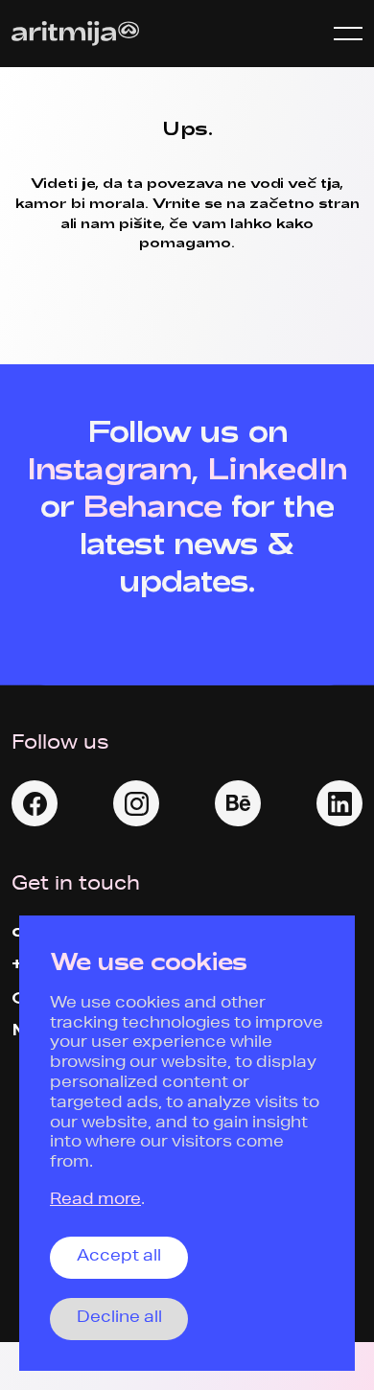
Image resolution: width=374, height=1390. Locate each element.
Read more (95, 1201)
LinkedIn (277, 468)
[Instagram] (136, 803)
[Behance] (238, 803)
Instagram (109, 468)
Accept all (119, 1257)
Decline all (119, 1319)
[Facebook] (35, 803)
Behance (152, 505)
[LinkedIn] (339, 803)
